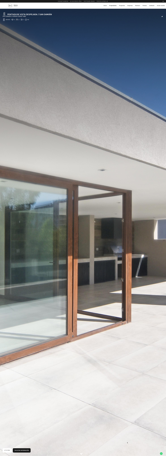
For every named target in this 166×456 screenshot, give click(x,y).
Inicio (105, 5)
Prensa (145, 5)
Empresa (130, 5)
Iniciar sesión (161, 5)
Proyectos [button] (122, 5)
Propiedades (113, 5)
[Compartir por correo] (161, 16)
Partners (137, 5)
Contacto (151, 5)
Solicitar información (22, 450)
